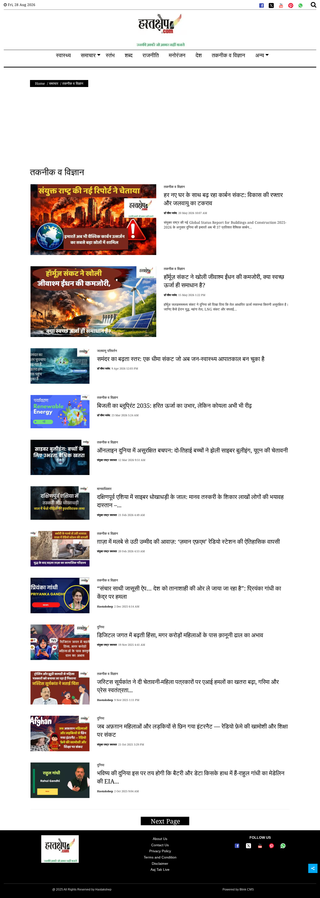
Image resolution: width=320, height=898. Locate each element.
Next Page (166, 821)
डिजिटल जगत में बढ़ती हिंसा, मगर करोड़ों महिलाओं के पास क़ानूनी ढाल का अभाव (180, 634)
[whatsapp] (300, 5)
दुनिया (100, 626)
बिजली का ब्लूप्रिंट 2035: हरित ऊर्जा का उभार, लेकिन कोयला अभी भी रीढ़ (174, 405)
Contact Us (160, 845)
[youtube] (280, 5)
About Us (160, 839)
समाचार (53, 83)
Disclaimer (160, 864)
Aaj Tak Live (160, 870)
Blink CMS (247, 889)
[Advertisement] (160, 127)
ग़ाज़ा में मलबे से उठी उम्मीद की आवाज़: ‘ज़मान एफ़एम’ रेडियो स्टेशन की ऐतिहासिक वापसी (188, 541)
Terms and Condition (160, 857)
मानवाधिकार (104, 488)
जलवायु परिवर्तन (107, 350)
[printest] (290, 5)
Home (40, 83)
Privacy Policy (160, 851)
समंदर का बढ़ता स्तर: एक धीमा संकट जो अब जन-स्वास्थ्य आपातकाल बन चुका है (180, 358)
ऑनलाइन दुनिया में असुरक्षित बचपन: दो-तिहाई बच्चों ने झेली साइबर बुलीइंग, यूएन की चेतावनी (192, 450)
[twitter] (270, 5)
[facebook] (261, 5)
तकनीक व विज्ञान (174, 186)
